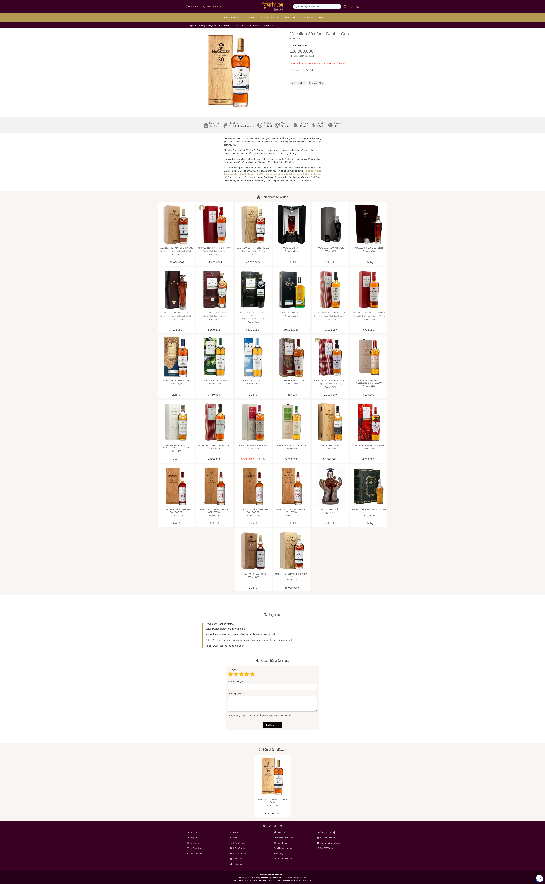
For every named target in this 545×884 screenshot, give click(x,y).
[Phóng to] (229, 71)
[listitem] (229, 71)
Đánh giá (232, 669)
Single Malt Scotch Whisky (241, 126)
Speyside (285, 126)
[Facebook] (264, 826)
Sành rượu (253, 880)
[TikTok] (275, 826)
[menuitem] (298, 83)
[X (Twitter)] (270, 826)
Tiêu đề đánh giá (235, 681)
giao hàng (309, 56)
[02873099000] (205, 6)
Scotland (268, 126)
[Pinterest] (281, 826)
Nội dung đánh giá (236, 693)
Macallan (213, 126)
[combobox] (317, 7)
